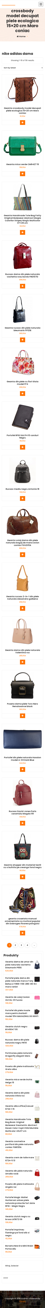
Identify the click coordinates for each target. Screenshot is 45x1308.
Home (22, 36)
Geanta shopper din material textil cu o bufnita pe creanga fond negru (22, 866)
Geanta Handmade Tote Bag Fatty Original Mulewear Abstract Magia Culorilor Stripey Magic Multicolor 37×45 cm (22, 219)
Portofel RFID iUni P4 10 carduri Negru (22, 436)
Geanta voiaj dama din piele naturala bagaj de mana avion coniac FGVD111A (22, 542)
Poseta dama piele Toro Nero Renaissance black (22, 705)
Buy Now (24, 122)
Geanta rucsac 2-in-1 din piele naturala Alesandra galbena (22, 597)
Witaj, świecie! (11, 1265)
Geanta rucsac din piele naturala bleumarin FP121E (22, 329)
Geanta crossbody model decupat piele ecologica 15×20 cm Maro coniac (22, 110)
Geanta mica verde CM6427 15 (22, 164)
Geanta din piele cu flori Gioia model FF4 (22, 382)
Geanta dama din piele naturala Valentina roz (22, 651)
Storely (22, 1301)
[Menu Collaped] (41, 4)
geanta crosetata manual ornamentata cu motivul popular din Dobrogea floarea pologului (22, 921)
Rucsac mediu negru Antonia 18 (22, 489)
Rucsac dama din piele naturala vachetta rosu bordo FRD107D (22, 275)
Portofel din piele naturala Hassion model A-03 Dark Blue (22, 758)
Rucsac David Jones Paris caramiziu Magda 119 (22, 812)
